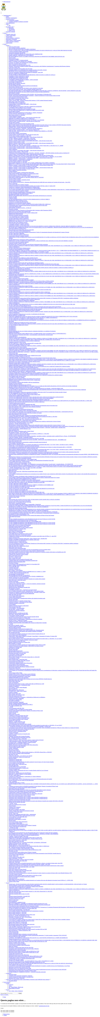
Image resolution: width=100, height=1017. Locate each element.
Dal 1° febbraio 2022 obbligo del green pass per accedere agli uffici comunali (25, 309)
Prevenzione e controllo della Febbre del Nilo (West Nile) (21, 947)
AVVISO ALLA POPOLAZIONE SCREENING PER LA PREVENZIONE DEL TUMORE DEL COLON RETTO (34, 339)
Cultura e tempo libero (11, 35)
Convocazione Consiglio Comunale (16, 615)
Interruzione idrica (13, 611)
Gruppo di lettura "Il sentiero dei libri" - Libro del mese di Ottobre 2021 (24, 146)
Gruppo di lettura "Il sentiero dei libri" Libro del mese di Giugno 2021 (24, 134)
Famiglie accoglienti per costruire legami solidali (19, 434)
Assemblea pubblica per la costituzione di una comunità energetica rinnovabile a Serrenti (28, 70)
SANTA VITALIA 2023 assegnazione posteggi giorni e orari (22, 914)
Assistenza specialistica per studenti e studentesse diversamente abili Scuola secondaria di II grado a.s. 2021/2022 (33, 416)
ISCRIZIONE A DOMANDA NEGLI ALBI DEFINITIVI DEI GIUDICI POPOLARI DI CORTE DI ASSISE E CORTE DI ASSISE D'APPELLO (41, 267)
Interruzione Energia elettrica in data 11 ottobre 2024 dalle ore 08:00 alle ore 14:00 (26, 683)
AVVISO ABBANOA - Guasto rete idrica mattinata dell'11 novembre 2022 (25, 343)
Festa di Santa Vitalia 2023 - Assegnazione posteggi (20, 534)
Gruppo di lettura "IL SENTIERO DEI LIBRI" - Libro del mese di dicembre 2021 (26, 150)
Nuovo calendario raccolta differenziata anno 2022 (19, 65)
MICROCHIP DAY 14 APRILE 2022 (17, 315)
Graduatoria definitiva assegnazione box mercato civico (20, 628)
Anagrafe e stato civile (11, 34)
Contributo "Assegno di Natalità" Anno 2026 (18, 836)
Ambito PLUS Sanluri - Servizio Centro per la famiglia (20, 621)
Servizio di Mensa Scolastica (15, 178)
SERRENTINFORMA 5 (14, 332)
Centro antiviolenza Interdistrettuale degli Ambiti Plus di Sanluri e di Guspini (25, 412)
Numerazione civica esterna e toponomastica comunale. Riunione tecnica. (24, 361)
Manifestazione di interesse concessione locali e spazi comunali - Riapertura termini (26, 550)
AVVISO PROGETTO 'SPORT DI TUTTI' (18, 78)
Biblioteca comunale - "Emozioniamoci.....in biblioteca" (21, 159)
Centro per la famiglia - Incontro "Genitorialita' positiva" (21, 437)
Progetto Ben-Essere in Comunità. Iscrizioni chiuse (20, 600)
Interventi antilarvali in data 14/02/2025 (17, 936)
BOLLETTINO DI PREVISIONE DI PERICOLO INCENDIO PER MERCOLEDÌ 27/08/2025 (30, 790)
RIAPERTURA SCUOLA (14, 105)
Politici (7, 16)
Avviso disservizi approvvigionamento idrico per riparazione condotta (24, 906)
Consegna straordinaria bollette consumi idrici (18, 51)
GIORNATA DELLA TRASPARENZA (17, 337)
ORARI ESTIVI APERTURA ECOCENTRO (19, 652)
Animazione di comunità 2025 (15, 759)
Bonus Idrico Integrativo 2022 (15, 441)
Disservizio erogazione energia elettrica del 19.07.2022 (20, 68)
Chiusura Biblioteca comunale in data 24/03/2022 (19, 160)
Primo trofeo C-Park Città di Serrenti (16, 101)
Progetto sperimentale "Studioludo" (16, 698)
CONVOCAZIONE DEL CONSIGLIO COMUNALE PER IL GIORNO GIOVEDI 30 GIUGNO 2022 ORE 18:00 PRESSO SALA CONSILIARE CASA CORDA (45, 323)
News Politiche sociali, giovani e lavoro (17, 376)
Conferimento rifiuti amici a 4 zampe (16, 782)
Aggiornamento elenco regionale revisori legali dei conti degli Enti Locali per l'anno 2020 (28, 205)
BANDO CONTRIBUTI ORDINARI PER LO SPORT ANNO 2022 (24, 539)
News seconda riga (13, 901)
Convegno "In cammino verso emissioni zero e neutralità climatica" (23, 62)
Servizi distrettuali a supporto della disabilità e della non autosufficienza (24, 382)
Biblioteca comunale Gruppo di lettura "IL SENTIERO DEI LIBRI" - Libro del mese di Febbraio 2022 (31, 155)
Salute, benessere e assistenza (12, 41)
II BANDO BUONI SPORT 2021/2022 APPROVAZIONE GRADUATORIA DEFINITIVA (29, 91)
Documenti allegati (13, 980)
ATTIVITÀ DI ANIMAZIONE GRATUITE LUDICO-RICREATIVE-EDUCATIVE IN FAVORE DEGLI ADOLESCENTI (36, 397)
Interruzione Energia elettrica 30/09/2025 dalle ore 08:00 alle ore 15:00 (24, 951)
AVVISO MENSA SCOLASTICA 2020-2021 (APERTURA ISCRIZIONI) (25, 106)
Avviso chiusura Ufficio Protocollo (16, 637)
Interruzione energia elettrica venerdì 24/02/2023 (19, 362)
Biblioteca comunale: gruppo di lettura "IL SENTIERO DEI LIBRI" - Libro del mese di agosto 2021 (30, 140)
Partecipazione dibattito (14, 59)
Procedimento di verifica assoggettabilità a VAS (19, 514)
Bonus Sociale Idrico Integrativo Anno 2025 (18, 730)
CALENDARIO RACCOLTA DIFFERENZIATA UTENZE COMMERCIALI (26, 576)
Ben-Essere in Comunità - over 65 (16, 625)
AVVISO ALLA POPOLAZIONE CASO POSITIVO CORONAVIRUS (25, 188)
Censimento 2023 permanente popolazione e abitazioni (20, 975)
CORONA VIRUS (13, 198)
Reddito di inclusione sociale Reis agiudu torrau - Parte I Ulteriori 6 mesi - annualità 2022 (28, 538)
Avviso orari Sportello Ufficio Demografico (18, 821)
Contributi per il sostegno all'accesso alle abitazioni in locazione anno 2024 (25, 669)
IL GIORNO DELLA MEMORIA (16, 80)
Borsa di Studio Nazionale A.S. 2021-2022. (18, 925)
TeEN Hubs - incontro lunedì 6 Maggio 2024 (18, 614)
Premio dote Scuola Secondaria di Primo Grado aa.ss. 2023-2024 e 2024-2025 (25, 793)
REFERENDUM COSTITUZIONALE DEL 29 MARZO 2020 (23, 520)
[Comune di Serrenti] (4, 10)
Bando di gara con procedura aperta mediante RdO (20, 211)
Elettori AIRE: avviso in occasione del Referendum (20, 525)
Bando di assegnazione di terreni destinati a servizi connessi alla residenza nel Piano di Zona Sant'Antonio (31, 515)
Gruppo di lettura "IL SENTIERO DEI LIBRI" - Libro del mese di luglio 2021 (26, 137)
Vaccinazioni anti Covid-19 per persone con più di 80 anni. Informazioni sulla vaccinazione (28, 244)
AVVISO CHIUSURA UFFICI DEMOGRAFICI (19, 231)
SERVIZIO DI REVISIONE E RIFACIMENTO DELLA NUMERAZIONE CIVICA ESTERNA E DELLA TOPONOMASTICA (37, 333)
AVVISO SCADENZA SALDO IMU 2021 (18, 489)
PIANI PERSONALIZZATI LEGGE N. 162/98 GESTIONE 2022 (23, 448)
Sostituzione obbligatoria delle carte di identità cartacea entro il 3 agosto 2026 (25, 837)
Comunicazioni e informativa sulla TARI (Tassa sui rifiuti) (21, 279)
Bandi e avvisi (12, 30)
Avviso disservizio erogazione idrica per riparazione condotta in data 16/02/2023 (26, 886)
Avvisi (7, 882)
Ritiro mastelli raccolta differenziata (16, 689)
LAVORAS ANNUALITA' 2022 (16, 898)
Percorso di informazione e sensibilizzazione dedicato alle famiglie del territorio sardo (27, 598)
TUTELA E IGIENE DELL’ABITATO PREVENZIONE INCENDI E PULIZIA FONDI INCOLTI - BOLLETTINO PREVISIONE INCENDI (40, 50)
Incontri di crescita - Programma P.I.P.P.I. (17, 731)
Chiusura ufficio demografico (15, 597)
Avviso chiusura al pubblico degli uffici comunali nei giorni (21, 920)
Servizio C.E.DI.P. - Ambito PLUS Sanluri (18, 620)
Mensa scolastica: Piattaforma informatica (17, 170)
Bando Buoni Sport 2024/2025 (15, 655)
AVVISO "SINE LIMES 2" (15, 775)
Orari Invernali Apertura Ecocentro (16, 544)
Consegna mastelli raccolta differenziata (17, 626)
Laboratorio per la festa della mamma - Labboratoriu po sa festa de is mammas (25, 619)
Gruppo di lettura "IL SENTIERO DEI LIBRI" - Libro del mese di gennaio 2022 (26, 154)
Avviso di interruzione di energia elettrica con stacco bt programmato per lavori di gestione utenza (29, 549)
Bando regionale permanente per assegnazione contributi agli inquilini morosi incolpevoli (28, 442)
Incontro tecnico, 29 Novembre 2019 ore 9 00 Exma (20, 502)
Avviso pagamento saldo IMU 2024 (16, 708)
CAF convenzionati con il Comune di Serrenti (18, 216)
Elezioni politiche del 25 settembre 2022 (17, 528)
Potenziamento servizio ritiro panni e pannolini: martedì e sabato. (22, 970)
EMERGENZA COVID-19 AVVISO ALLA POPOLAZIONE (22, 220)
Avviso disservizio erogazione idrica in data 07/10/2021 (21, 286)
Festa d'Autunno (12, 805)
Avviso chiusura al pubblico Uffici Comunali (18, 719)
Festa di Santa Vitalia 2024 (14, 668)
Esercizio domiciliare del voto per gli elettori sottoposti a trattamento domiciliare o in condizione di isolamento (32, 331)
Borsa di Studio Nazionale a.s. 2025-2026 (18, 840)
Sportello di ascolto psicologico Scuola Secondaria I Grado (21, 123)
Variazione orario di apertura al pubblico (17, 943)
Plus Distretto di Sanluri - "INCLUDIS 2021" (18, 432)
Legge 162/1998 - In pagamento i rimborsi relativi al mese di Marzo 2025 (24, 394)
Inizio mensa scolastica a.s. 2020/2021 (17, 115)
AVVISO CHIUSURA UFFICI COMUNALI (19, 218)
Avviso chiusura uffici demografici (16, 918)
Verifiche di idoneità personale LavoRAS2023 (19, 605)
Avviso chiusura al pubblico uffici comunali (18, 716)
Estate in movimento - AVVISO (15, 858)
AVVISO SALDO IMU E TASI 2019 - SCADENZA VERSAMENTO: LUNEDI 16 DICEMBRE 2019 (31, 481)
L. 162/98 (11, 624)
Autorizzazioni (9, 42)
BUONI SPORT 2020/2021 (15, 84)
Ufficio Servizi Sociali (13, 931)
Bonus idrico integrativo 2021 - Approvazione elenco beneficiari (22, 420)
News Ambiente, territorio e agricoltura (17, 48)
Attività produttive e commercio (13, 38)
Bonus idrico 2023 (13, 470)
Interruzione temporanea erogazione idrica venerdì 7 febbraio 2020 (23, 212)
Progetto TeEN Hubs (13, 599)
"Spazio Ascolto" (12, 472)
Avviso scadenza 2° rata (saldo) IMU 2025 (18, 816)
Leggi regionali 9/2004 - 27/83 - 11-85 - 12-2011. (19, 469)
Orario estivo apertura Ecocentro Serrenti (17, 869)
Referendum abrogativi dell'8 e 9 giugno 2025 (18, 768)
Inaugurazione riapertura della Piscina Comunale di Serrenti (21, 666)
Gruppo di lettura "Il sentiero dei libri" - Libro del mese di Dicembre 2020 (24, 117)
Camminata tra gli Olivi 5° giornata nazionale (18, 60)
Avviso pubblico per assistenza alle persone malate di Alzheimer (22, 787)
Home (4, 997)
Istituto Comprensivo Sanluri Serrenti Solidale (18, 278)
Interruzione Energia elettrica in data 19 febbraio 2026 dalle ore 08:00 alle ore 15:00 (27, 962)
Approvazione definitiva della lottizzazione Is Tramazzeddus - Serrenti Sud (25, 504)
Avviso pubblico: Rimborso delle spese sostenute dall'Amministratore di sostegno (26, 911)
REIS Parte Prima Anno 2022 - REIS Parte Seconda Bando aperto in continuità (26, 471)
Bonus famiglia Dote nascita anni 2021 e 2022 (19, 553)
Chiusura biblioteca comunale (15, 116)
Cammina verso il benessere (15, 807)
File (9, 25)
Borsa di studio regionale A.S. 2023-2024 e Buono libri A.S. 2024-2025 (24, 657)
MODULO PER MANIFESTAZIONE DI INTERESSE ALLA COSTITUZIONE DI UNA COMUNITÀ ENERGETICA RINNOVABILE (39, 366)
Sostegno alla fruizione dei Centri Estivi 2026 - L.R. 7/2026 (21, 866)
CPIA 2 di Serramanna (13, 682)
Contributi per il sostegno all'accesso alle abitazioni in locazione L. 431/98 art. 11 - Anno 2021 (29, 433)
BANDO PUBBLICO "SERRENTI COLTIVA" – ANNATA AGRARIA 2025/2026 (27, 972)
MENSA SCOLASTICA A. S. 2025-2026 (18, 923)
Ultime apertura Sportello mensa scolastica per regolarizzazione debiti (23, 173)
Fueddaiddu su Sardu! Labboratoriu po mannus (19, 76)
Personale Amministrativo (11, 17)
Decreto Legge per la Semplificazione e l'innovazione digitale (22, 192)
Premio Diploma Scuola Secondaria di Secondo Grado (20, 559)
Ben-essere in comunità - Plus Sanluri (17, 809)
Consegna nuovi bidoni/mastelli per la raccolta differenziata (21, 593)
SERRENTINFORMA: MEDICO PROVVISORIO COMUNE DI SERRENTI (26, 365)
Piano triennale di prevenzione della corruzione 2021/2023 (21, 229)
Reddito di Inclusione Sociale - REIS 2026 (18, 843)
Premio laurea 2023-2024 (14, 714)
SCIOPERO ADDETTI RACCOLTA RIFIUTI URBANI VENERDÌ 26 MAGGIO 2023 (28, 373)
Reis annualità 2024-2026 (14, 632)
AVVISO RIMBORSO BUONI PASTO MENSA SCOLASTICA (23, 393)
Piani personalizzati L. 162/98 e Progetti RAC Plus (20, 930)
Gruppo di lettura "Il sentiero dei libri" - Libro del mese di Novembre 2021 (25, 148)
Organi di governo (10, 19)
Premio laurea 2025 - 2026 (14, 868)
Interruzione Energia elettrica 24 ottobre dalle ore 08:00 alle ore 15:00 (24, 952)
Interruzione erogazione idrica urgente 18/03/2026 (19, 967)
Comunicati (8, 973)
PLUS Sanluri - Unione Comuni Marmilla (18, 687)
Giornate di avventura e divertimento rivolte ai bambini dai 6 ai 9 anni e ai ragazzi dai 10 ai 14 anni (30, 476)
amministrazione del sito (44, 1005)
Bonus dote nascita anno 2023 (15, 696)
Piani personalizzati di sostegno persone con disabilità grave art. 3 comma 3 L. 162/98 (27, 571)
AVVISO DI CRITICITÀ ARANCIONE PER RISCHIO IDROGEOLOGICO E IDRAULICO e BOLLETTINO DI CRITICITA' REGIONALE (41, 963)
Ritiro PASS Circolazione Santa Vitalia (17, 99)
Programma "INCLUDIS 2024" (16, 812)
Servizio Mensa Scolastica (14, 111)
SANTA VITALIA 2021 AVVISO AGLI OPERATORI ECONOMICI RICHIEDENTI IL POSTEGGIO (31, 488)
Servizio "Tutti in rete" (13, 813)
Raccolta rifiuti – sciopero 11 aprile (16, 609)
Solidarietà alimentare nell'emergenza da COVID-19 (20, 384)
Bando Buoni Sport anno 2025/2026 (16, 788)
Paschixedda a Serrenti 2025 (15, 818)
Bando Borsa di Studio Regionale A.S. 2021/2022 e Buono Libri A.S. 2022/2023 (26, 177)
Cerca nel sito (3, 993)
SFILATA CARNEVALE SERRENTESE (18, 73)
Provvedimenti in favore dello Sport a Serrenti (18, 98)
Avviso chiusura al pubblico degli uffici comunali (19, 660)
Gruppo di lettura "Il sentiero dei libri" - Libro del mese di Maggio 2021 (24, 129)
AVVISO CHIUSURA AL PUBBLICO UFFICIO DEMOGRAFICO (24, 835)
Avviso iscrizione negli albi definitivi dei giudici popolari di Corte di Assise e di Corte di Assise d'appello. (31, 761)
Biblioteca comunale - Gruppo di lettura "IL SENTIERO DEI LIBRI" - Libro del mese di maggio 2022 (31, 165)
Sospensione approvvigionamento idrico (17, 548)
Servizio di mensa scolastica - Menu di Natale (18, 151)
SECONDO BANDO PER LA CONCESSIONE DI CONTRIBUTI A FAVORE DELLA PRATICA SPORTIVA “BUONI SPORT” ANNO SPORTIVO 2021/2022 (45, 90)
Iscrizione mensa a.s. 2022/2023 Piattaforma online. (20, 174)
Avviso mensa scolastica (14, 132)
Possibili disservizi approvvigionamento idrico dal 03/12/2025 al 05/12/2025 (25, 957)
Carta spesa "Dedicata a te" (14, 569)
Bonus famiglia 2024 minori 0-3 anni (17, 694)
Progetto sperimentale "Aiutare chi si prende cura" (19, 757)
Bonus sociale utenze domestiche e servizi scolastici (20, 796)
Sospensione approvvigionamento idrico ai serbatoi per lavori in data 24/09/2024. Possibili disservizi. (30, 678)
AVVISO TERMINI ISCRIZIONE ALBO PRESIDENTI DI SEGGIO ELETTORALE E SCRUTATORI (32, 519)
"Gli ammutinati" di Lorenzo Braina (16, 574)
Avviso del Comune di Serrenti (15, 874)
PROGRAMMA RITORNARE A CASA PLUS (19, 575)
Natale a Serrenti (12, 713)
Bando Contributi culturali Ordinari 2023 (17, 565)
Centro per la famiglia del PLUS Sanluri (17, 804)
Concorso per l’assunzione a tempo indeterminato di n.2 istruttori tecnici (24, 187)
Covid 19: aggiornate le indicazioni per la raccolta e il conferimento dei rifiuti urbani (27, 314)
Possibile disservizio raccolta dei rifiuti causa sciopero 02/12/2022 (23, 348)
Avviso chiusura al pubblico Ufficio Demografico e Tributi (21, 848)
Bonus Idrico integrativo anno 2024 (16, 585)
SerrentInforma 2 (12, 327)
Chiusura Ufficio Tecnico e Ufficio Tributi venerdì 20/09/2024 (22, 674)
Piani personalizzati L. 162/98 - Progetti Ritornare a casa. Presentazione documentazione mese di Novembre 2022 (33, 405)
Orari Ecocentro (12, 57)
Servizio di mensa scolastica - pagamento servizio (19, 179)
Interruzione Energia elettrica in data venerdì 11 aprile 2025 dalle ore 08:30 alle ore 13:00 (28, 941)
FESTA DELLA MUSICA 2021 (16, 87)
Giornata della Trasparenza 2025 (16, 953)
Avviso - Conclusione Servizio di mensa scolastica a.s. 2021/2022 (23, 166)
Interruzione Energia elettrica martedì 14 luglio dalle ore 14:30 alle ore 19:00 (25, 875)
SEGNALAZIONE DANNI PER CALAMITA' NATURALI (22, 49)
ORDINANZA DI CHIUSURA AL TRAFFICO (19, 268)
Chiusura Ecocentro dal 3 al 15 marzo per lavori (19, 939)
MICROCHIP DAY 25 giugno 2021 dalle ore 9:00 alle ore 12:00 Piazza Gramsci (26, 262)
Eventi (7, 989)
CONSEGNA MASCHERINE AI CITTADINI (19, 249)
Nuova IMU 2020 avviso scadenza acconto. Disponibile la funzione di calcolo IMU (27, 482)
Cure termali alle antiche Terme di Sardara (18, 347)
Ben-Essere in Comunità (14, 648)
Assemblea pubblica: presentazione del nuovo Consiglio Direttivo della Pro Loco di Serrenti (28, 770)
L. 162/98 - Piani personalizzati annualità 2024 (19, 572)
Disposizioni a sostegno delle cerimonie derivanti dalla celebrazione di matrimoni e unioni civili (29, 399)
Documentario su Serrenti (14, 588)
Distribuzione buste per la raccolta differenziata (19, 954)
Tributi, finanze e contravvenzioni (13, 40)
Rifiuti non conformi (13, 946)
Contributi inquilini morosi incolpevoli (17, 403)
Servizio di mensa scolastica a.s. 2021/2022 (18, 161)
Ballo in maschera (12, 735)
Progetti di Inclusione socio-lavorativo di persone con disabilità (22, 675)
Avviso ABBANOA (13, 336)
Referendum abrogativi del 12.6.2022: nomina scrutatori (21, 527)
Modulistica (11, 28)
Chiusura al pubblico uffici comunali (16, 942)
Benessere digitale (12, 758)
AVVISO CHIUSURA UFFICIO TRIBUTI (18, 483)
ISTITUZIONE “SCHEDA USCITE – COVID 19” (20, 207)
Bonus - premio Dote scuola (15, 558)
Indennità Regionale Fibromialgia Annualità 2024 (19, 587)
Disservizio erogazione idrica (15, 892)
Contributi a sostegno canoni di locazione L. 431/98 (20, 462)
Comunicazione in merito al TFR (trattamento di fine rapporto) (22, 792)
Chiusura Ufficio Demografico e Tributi (17, 871)
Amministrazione (7, 15)
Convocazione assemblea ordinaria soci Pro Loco (19, 344)
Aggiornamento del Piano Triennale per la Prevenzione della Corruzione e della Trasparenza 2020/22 (30, 210)
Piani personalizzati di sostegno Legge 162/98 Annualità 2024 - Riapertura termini (26, 630)
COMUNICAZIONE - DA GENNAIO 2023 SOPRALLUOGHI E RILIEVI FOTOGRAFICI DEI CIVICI (32, 358)
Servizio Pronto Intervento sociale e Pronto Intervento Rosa (21, 729)
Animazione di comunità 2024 (15, 647)
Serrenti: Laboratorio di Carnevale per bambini (19, 577)
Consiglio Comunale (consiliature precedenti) (18, 21)
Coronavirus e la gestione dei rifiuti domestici (18, 201)
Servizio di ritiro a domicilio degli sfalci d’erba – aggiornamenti (22, 814)
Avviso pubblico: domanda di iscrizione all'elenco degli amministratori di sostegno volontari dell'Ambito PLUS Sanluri (34, 477)
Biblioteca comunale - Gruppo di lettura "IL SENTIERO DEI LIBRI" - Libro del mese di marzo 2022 (31, 157)
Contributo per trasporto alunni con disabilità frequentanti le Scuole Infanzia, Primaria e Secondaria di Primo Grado (33, 786)
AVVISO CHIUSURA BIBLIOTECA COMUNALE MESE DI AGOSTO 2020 (26, 110)
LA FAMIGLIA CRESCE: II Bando (16, 377)
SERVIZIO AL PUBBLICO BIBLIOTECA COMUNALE (21, 118)
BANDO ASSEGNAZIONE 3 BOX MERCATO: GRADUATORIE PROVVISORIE (28, 622)
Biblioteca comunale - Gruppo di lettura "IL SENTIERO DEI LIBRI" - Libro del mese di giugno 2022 (31, 167)
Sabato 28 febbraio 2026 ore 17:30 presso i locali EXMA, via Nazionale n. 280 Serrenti (27, 842)
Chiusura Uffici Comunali (14, 750)
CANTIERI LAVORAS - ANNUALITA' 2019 (19, 225)
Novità (4, 44)
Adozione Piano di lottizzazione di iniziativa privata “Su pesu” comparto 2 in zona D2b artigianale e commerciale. (33, 511)
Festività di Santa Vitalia (14, 497)
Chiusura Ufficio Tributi (14, 881)
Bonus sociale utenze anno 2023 (16, 555)
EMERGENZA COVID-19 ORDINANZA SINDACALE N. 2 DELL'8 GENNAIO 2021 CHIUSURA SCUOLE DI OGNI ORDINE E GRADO (41, 240)
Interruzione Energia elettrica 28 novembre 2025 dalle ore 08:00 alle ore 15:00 (25, 956)
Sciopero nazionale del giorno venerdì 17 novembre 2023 (21, 977)
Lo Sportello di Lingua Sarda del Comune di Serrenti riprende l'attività (24, 616)
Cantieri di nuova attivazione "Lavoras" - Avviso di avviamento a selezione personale (27, 583)
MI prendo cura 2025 (13, 754)
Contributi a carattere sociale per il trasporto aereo (19, 733)
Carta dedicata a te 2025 (14, 808)
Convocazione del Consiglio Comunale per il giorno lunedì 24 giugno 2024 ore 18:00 (27, 644)
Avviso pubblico (12, 604)
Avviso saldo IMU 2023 (14, 566)
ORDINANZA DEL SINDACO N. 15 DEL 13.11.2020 (21, 221)
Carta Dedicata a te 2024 (14, 658)
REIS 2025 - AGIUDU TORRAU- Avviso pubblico (20, 774)
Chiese (10, 985)
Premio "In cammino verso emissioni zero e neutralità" (20, 61)
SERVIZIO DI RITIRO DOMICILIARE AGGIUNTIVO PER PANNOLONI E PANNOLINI (29, 904)
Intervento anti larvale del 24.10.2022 (17, 897)
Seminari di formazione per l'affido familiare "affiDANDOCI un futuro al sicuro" (26, 646)
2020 (10, 498)
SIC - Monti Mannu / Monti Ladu (16, 987)
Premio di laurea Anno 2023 (15, 606)
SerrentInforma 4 (12, 329)
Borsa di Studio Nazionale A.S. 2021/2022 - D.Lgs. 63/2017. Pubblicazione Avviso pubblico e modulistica (32, 162)
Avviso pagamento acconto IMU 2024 (17, 641)
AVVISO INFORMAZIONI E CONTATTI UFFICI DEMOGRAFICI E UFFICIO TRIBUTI (29, 199)
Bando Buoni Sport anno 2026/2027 (16, 879)
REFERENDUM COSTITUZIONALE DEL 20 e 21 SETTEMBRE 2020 (25, 521)
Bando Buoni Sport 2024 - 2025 (16, 680)
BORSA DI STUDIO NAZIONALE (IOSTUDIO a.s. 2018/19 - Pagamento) (25, 112)
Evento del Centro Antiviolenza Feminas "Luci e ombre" (21, 422)
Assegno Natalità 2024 (14, 932)
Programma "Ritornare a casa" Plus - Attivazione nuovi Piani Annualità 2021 (25, 419)
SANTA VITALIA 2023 (14, 537)
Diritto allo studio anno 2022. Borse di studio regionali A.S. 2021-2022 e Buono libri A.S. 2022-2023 (30, 891)
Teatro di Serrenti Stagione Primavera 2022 (18, 96)
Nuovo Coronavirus (13, 183)
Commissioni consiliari (14, 20)
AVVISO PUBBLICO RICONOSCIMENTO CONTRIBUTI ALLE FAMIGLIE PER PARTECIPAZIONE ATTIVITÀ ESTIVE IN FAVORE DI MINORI (43, 386)
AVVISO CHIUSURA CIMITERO (16, 233)
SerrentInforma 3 (12, 328)
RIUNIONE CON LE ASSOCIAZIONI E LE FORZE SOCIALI (23, 71)
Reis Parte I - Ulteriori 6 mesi (15, 556)
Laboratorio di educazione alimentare (17, 610)
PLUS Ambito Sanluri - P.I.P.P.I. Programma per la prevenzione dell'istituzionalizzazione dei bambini (30, 779)
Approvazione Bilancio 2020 (15, 206)
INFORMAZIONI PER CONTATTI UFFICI (19, 194)
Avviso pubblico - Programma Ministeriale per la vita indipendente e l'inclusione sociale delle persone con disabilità (33, 453)
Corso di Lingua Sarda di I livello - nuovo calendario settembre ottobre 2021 (25, 89)
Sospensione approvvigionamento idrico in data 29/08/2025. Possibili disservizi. (26, 791)
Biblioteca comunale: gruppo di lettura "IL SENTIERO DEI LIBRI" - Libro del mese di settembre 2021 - (31, 143)
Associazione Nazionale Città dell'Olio (17, 52)
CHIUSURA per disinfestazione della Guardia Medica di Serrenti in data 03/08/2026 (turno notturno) (27, 979)
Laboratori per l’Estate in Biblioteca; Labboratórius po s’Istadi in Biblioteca (25, 776)
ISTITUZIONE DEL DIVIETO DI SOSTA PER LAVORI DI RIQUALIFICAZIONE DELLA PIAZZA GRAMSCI (34, 499)
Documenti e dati (9, 26)
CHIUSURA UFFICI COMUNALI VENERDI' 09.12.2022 (22, 349)
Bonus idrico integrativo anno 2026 (16, 841)
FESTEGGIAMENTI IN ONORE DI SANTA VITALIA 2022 (22, 322)
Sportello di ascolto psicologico (15, 383)
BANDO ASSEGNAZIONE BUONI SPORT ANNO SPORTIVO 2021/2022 (26, 88)
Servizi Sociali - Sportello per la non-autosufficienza (20, 772)
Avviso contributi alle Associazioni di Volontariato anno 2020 (22, 404)
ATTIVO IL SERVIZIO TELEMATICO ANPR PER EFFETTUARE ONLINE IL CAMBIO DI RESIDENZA (33, 317)
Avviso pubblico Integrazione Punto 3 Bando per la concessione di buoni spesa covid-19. (28, 415)
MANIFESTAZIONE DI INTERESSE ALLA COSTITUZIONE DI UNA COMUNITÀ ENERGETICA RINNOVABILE (36, 375)
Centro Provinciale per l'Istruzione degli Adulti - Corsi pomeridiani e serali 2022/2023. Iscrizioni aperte (31, 334)
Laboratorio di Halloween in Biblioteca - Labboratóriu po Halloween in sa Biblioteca (27, 697)
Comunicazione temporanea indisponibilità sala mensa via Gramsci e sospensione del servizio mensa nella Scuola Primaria (35, 306)
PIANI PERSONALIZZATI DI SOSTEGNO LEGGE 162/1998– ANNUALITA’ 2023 (28, 450)
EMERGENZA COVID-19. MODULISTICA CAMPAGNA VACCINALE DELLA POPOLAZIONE (31, 281)
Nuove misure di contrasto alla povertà (17, 531)
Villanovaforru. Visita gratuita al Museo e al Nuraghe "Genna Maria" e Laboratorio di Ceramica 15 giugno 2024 (33, 636)
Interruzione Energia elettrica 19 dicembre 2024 (19, 718)
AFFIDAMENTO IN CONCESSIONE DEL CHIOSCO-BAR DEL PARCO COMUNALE (29, 846)
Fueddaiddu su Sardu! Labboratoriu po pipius (18, 77)
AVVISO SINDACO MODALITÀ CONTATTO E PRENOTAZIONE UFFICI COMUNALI (29, 292)
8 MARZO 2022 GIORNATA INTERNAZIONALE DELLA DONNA (24, 310)
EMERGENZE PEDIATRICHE (16, 214)
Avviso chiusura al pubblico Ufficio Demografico (19, 753)
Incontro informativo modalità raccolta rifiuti (18, 613)
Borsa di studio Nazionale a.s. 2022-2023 (17, 912)
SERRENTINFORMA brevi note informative (18, 677)
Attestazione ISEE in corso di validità (17, 722)
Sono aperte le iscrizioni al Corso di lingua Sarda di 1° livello (22, 794)
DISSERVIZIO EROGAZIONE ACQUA (18, 200)
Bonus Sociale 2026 (13, 877)
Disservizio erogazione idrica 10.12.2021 (17, 63)
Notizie (7, 45)
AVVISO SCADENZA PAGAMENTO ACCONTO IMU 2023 (23, 908)
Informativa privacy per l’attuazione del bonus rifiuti (20, 968)
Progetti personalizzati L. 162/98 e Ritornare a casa (20, 428)
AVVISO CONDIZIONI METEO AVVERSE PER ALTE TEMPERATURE (25, 54)
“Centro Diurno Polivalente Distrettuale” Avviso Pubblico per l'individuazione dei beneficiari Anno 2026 (31, 460)
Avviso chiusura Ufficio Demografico (17, 664)
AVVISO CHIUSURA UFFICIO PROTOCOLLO (20, 305)
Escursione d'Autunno (13, 563)
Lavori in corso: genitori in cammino (16, 582)
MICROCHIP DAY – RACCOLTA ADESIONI (19, 844)
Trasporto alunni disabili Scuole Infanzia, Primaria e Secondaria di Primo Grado (26, 710)
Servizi (4, 33)
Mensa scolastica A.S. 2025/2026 (16, 532)
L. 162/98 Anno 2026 (13, 827)
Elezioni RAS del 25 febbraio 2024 (16, 586)
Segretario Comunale (10, 31)
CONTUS (11, 984)
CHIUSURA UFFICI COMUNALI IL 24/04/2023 (20, 887)
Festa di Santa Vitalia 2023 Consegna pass (18, 921)
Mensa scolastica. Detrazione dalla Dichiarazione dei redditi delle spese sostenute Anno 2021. (29, 126)
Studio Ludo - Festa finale (14, 862)
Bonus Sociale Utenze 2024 (15, 693)
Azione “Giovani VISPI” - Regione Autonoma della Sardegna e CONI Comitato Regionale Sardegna (30, 100)
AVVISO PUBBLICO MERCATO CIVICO (18, 325)
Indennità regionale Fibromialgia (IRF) (17, 561)
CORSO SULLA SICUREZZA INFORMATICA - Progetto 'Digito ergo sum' (25, 838)
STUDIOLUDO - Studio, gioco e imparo (18, 691)
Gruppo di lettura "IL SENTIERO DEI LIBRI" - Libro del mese (22, 104)
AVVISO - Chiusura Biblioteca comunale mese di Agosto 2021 (22, 139)
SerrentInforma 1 (12, 326)
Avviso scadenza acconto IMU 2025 (16, 763)
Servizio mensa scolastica (14, 122)
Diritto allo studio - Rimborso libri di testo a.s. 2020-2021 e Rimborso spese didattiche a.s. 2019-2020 (30, 131)
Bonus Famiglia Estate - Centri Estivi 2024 (18, 659)
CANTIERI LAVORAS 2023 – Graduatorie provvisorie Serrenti (23, 589)
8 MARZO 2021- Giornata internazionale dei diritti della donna (22, 127)
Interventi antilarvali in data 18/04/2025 (17, 746)
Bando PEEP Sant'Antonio (14, 516)
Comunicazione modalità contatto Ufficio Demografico (20, 663)
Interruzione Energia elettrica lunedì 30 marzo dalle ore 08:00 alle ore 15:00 (25, 849)
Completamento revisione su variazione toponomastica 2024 (21, 958)
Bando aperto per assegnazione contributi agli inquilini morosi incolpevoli (24, 378)
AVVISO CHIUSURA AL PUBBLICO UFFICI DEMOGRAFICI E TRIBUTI (26, 318)
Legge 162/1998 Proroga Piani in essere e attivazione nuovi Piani (23, 410)
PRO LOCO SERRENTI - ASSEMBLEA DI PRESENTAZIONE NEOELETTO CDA (28, 903)
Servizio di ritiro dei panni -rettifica (16, 959)
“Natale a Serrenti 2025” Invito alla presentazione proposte (21, 810)
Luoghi (7, 983)
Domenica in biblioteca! (14, 686)
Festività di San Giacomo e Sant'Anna (17, 495)
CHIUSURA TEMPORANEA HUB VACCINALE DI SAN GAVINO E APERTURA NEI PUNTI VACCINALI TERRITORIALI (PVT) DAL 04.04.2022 (43, 316)
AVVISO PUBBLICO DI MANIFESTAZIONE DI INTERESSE (23, 85)
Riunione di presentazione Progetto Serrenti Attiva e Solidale (22, 876)
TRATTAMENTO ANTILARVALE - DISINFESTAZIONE (22, 371)
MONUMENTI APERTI (14, 93)
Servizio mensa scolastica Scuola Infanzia (18, 133)
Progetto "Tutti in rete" (13, 855)
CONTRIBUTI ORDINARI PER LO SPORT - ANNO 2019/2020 (23, 79)
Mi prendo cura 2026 (13, 851)
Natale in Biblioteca (13, 149)
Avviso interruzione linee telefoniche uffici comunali (20, 724)
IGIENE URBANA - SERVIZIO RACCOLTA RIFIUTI (21, 55)
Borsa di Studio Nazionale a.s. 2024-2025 (18, 738)
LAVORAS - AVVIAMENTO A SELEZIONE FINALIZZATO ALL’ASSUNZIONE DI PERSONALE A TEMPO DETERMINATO (38, 937)
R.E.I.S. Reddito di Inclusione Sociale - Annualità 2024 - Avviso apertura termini (26, 591)
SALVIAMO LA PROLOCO (15, 82)
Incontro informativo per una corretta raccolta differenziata (21, 780)
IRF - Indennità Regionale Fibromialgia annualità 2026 (20, 847)
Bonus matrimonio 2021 (14, 430)
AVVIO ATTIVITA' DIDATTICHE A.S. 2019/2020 (20, 113)
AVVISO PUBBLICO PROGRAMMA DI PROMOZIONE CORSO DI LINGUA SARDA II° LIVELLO (32, 74)
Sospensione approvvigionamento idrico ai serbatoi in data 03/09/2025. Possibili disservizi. (28, 798)
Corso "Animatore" (13, 781)
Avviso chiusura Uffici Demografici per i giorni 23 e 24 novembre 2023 (24, 564)
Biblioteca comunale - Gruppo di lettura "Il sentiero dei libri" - (22, 168)
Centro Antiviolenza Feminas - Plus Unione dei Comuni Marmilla (23, 741)
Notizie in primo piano (13, 900)
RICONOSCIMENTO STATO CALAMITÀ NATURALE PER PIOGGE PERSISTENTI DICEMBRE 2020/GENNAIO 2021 (37, 56)
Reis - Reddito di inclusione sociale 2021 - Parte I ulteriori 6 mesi (23, 459)
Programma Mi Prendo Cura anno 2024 (17, 653)
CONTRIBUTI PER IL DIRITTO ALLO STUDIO (20, 107)
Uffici (7, 24)
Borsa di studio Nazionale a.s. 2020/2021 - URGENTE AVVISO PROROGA (25, 128)
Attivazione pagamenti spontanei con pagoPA (18, 215)
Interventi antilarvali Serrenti (15, 627)
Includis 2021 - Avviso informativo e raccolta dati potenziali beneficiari (24, 445)
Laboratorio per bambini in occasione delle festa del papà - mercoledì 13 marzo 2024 (27, 592)
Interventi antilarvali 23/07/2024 (15, 650)
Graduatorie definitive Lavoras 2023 (16, 603)
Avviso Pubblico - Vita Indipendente (16, 608)
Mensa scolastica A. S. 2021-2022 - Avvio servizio (19, 144)
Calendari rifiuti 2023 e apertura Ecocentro (18, 354)
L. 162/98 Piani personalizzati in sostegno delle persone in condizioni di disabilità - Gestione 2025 (30, 726)
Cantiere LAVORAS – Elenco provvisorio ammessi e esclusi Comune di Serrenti (26, 740)
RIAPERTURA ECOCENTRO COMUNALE (19, 743)
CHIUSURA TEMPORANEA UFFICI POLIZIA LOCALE (22, 815)
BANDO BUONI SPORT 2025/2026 (17, 802)
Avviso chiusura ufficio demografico (16, 596)
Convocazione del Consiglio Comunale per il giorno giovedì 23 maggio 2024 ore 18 (27, 633)
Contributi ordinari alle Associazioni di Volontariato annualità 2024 (23, 560)
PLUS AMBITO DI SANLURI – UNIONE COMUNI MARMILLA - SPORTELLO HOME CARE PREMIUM (33, 833)
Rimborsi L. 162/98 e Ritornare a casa (17, 721)
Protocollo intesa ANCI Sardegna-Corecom (18, 222)
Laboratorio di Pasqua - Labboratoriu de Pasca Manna (20, 602)
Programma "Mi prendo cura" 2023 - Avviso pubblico (20, 917)
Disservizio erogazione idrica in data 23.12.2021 (19, 893)
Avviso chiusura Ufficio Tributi (15, 672)
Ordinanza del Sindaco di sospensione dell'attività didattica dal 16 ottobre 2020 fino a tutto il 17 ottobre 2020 (32, 185)
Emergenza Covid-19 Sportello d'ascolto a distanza (20, 203)
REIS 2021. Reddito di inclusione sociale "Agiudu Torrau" (21, 431)
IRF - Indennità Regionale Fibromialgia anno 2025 (19, 737)
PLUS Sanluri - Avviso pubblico (16, 570)
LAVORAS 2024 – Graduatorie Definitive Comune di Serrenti (22, 742)
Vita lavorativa (9, 36)
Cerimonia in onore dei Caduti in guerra (17, 342)
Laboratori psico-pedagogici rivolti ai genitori (18, 554)
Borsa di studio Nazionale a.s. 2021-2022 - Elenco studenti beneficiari (24, 176)
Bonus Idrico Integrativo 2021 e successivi (18, 414)
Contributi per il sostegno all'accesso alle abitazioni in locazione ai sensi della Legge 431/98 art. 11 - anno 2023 (32, 536)
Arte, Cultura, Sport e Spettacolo (16, 991)
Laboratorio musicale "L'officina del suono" (18, 542)
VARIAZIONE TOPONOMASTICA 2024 (18, 824)
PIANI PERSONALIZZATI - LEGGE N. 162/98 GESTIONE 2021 (23, 417)
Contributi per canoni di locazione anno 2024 (18, 715)
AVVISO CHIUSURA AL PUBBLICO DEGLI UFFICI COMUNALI (24, 299)
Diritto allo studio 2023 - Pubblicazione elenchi (19, 545)
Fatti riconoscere (6, 1)
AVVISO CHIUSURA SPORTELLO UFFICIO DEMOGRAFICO (23, 367)
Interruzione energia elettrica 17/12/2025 (17, 819)
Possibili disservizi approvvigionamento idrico (18, 665)
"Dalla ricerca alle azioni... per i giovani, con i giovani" (20, 755)
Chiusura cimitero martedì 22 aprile (16, 747)
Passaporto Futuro (12, 974)
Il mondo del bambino (13, 711)
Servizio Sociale (12, 820)
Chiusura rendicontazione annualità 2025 (17, 826)
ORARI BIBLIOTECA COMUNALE (17, 102)
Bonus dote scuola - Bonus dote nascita (17, 580)
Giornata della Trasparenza (14, 290)
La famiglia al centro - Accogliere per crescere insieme (20, 709)
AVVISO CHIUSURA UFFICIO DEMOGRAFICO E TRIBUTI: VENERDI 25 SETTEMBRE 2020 (31, 484)
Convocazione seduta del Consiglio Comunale (19, 184)
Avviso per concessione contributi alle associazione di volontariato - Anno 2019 (26, 72)
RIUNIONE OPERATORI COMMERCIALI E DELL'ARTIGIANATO (24, 480)
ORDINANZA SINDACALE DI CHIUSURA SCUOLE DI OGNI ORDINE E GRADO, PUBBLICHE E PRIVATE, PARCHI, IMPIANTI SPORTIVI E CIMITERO (45, 226)
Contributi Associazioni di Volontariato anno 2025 (19, 799)
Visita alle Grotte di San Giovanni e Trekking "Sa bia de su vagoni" (23, 639)
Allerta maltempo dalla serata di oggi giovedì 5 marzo (20, 964)
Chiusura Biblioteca (13, 171)
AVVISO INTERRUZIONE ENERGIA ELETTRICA (21, 193)
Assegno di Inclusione (13, 581)
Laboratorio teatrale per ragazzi (15, 530)
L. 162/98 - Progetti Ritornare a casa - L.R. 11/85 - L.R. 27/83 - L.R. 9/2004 (25, 467)
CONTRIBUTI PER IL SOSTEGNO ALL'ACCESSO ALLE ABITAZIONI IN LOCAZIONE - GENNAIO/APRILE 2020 (36, 388)
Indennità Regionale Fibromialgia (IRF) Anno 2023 (20, 928)
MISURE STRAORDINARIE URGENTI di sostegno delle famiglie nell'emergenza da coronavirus (30, 195)
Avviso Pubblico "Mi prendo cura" (16, 443)
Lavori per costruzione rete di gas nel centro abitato (20, 500)
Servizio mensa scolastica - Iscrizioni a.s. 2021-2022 (20, 135)
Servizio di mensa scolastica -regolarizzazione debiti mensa (21, 172)
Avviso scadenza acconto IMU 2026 (16, 857)
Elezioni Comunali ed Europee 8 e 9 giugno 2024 (19, 617)
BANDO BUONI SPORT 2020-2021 (17, 83)
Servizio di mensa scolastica (15, 777)
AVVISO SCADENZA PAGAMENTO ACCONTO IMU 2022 (23, 491)
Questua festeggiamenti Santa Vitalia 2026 (18, 860)
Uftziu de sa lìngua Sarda (14, 46)
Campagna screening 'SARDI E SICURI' (18, 243)
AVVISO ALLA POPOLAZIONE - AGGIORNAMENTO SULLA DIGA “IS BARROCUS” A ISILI (31, 961)
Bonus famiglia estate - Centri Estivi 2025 (18, 764)
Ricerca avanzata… (5, 994)
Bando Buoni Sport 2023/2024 (15, 547)
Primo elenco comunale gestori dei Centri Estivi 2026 (20, 870)
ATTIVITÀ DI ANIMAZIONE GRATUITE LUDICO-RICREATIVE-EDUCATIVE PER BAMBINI (31, 398)
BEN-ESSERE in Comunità (15, 643)
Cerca (20, 993)
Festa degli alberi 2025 (13, 765)
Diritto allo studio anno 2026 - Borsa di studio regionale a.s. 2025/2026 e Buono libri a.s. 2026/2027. (30, 752)
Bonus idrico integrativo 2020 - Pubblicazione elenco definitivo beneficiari (25, 406)
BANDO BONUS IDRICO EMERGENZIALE (19, 395)
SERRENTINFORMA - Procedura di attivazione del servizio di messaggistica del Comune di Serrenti (31, 282)
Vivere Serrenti (6, 982)
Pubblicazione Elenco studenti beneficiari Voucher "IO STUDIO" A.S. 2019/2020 (26, 120)
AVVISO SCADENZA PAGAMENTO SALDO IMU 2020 (22, 486)
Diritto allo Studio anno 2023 (15, 594)
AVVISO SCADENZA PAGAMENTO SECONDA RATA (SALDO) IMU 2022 (26, 492)
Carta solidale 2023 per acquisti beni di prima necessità (20, 533)
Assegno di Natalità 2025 (14, 769)
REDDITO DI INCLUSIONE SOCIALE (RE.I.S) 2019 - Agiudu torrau (24, 379)
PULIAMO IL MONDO (14, 700)
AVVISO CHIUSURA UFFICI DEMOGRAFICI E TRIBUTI (22, 478)
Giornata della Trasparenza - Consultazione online (19, 685)
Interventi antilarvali (13, 688)
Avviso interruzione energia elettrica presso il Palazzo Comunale (22, 825)
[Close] (1, 13)
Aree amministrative (10, 22)
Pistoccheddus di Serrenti (14, 988)
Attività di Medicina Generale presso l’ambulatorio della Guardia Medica (24, 885)
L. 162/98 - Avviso (13, 803)
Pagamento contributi (13, 209)
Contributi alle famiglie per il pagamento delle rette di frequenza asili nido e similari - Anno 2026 (29, 864)
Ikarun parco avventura (14, 771)
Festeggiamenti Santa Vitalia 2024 (16, 661)
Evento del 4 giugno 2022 (14, 67)
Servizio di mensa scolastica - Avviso (17, 142)
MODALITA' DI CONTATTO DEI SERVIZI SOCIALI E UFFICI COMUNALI (26, 401)
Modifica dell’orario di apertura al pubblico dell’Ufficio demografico (23, 744)
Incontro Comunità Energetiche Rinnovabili (18, 703)
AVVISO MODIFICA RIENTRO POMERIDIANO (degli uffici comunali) (25, 259)
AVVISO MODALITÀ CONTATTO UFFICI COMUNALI (22, 239)
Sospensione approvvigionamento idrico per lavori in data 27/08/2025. (24, 948)
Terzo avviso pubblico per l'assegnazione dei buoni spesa (21, 409)
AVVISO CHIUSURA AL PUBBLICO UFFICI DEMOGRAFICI (23, 257)
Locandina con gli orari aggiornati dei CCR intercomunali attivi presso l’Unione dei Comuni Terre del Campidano (33, 832)
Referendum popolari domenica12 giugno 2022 (19, 526)
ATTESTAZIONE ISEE (14, 381)
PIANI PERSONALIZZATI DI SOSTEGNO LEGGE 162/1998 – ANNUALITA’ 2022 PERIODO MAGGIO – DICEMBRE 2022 (37, 439)
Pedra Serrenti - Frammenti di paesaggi (17, 503)
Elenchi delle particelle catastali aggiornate (18, 508)
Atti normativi (12, 29)
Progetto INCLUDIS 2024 (14, 720)
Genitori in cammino (13, 692)
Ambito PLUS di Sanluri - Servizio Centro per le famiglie (21, 859)
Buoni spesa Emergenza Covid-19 (16, 408)
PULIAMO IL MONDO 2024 (15, 705)
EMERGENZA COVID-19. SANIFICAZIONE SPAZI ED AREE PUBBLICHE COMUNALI (30, 204)
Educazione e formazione (11, 39)
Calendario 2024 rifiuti (13, 567)
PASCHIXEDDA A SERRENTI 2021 (17, 902)
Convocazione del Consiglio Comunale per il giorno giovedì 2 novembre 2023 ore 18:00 (28, 929)
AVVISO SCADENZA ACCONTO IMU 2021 (19, 487)
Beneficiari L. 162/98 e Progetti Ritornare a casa (19, 423)
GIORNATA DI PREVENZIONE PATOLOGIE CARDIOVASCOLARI (25, 355)
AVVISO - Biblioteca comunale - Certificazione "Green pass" (22, 138)
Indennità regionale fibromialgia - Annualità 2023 (19, 896)
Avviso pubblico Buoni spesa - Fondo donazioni (19, 461)
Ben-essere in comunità (14, 749)
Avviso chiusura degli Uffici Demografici (17, 635)
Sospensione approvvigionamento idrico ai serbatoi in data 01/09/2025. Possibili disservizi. (28, 797)
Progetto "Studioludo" (13, 748)
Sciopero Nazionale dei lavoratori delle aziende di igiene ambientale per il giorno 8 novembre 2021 (30, 289)
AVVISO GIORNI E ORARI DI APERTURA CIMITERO (22, 300)
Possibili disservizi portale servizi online (17, 950)
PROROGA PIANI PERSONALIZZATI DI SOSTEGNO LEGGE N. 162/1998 (26, 438)
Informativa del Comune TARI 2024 (16, 978)
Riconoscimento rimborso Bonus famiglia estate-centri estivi (21, 924)
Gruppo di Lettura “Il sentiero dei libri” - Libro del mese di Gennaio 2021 (24, 121)
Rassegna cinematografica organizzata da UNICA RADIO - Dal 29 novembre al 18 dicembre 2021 (30, 94)
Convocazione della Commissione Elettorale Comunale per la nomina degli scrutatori (27, 578)
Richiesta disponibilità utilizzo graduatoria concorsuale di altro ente (23, 934)
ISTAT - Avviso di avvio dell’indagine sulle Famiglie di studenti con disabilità (25, 631)
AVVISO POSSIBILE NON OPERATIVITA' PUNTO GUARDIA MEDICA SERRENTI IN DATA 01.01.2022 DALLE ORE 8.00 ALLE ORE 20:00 (42, 304)
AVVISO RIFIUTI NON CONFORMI (17, 766)
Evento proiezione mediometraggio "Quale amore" (19, 676)
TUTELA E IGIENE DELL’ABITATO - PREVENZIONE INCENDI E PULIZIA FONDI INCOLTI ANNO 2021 (34, 264)
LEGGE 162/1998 (13, 196)
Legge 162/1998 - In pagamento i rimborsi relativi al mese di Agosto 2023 (24, 926)
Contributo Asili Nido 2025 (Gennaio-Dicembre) (19, 736)
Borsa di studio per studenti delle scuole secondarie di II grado (22, 109)
